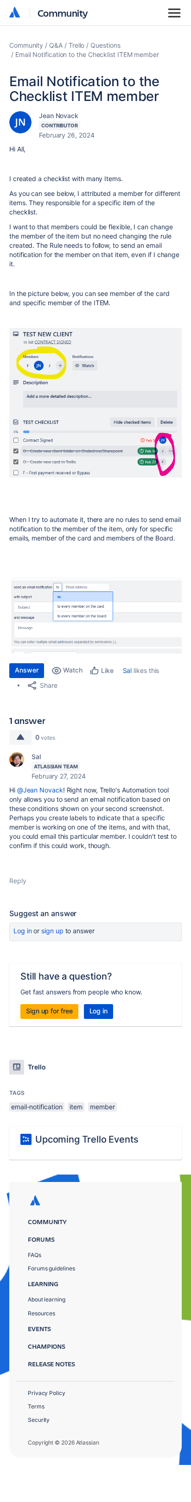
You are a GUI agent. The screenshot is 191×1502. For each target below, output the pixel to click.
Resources (41, 1313)
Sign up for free (49, 1011)
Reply (17, 881)
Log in (22, 931)
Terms (36, 1406)
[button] (95, 403)
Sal (127, 670)
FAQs (34, 1254)
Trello (77, 45)
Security (39, 1419)
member (102, 1107)
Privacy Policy (46, 1392)
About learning (46, 1299)
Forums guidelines (51, 1268)
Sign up (52, 931)
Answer (26, 670)
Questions (105, 45)
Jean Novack (58, 115)
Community (63, 12)
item (76, 1107)
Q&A (56, 45)
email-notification (37, 1107)
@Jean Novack (40, 790)
